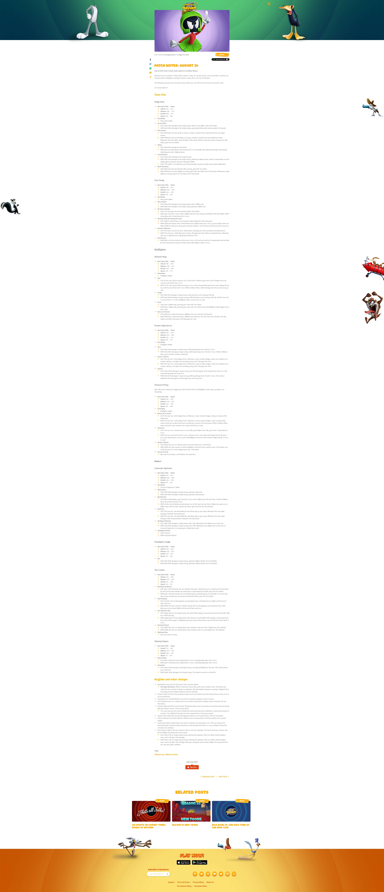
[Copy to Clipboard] (150, 77)
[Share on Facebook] (150, 60)
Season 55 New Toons (185, 825)
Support (171, 882)
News (222, 55)
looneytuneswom (170, 55)
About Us (210, 882)
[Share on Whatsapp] (150, 68)
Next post (223, 776)
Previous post (208, 776)
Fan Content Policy (184, 886)
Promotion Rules (200, 886)
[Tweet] (150, 64)
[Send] (150, 72)
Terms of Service (183, 882)
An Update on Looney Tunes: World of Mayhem (149, 826)
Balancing (160, 754)
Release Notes (172, 754)
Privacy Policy (198, 882)
